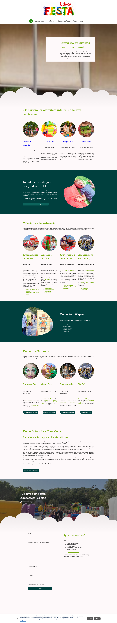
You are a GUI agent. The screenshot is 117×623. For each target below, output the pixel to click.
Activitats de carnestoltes (30, 412)
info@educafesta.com (73, 552)
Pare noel (89, 400)
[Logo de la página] (58, 9)
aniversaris (73, 270)
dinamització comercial (87, 282)
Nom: (29, 533)
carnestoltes (28, 400)
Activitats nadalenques (84, 398)
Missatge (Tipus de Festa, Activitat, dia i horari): (38, 543)
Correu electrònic (33, 566)
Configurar (23, 621)
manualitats (47, 400)
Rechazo (97, 618)
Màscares (36, 404)
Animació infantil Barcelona (31, 470)
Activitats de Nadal (86, 412)
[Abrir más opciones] (86, 21)
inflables (55, 400)
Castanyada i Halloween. (68, 402)
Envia (40, 588)
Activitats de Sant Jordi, (47, 398)
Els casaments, (64, 270)
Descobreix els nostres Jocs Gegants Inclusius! (36, 204)
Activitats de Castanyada (67, 412)
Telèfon (30, 575)
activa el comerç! (89, 270)
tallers (68, 400)
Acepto (90, 618)
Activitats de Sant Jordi (49, 412)
